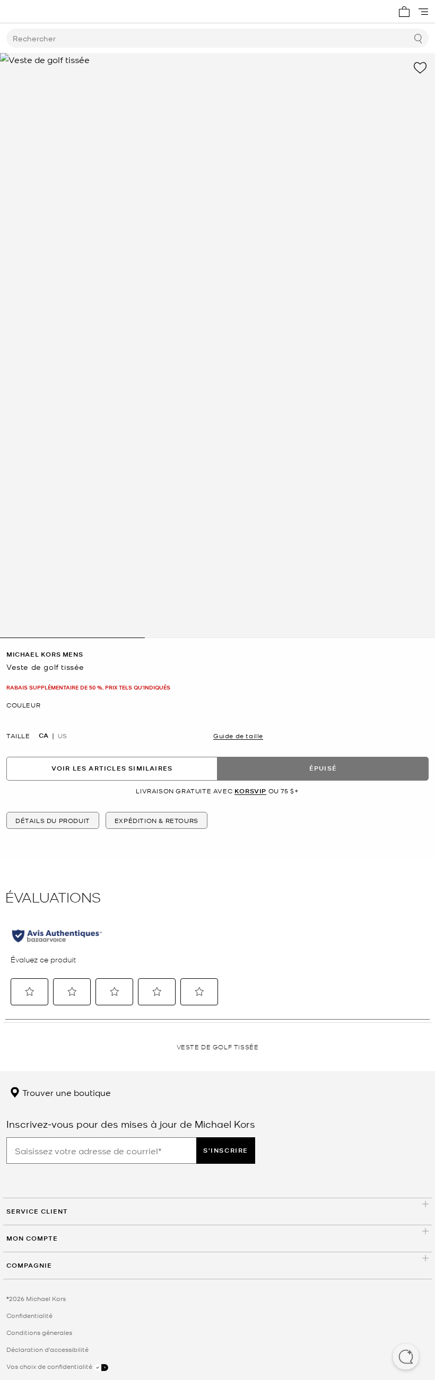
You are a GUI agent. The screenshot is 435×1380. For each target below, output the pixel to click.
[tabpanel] (217, 345)
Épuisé (323, 768)
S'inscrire (225, 1150)
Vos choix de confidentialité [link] (50, 1366)
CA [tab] (43, 735)
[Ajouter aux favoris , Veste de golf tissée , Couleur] (420, 67)
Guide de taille (238, 735)
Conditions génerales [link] (39, 1332)
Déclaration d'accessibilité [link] (47, 1349)
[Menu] (423, 11)
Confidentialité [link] (29, 1315)
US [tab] (62, 735)
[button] (406, 1358)
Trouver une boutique (65, 1092)
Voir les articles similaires (112, 768)
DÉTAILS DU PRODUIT (52, 820)
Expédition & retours (156, 820)
